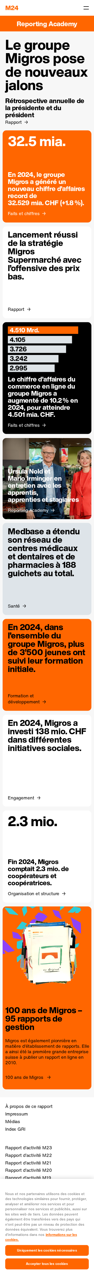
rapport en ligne (61, 1057)
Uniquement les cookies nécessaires (47, 1250)
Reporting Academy (47, 24)
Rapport (13, 122)
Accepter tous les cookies (47, 1263)
